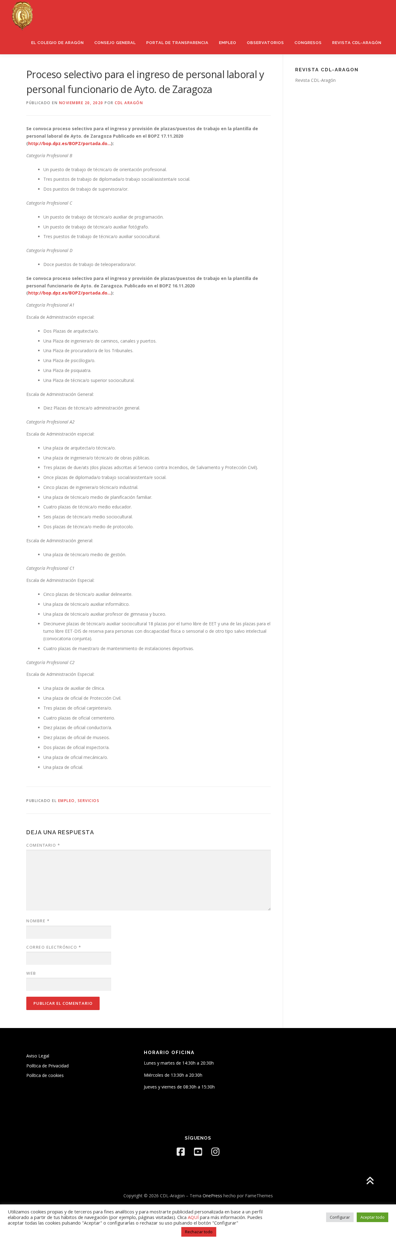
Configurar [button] (340, 1217)
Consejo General (115, 42)
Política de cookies (45, 1075)
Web (31, 973)
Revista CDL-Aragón (356, 42)
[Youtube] (198, 1151)
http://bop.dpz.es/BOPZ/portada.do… (69, 143)
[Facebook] (180, 1151)
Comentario (43, 845)
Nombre (38, 921)
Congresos (308, 42)
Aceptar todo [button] (372, 1217)
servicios (89, 800)
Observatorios (265, 42)
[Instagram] (215, 1151)
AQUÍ (194, 1217)
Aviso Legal (37, 1056)
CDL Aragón (129, 102)
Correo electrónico (53, 947)
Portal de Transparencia (177, 42)
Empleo (227, 42)
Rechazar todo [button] (199, 1231)
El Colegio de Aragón (57, 42)
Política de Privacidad (47, 1066)
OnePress (212, 1196)
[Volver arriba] (370, 1181)
